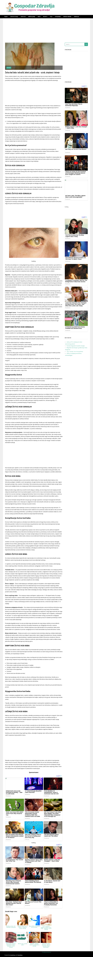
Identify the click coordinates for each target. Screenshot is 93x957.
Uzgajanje (58, 16)
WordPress (12, 955)
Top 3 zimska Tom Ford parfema (75, 351)
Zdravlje (76, 16)
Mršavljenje (31, 16)
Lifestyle (23, 16)
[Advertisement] (46, 30)
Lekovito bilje (14, 16)
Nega (39, 16)
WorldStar (20, 955)
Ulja (51, 16)
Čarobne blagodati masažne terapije (76, 346)
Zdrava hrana (67, 16)
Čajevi (6, 16)
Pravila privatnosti (46, 952)
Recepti (45, 16)
